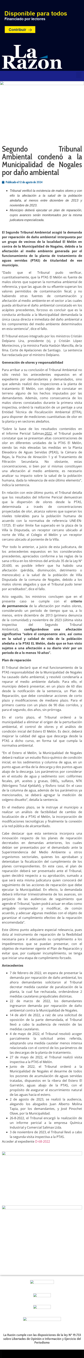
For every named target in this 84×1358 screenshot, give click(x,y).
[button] (79, 75)
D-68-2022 (42, 1141)
